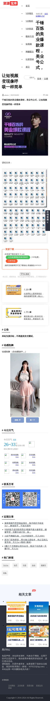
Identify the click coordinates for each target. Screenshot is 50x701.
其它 (28, 67)
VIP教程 (29, 21)
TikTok (5, 565)
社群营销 (30, 59)
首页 (28, 6)
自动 (33, 565)
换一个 (32, 420)
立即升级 (11, 261)
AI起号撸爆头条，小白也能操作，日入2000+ (24, 536)
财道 (10, 688)
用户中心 (6, 649)
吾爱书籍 (30, 685)
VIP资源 (29, 29)
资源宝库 (39, 685)
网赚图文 (30, 52)
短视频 (29, 44)
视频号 (43, 565)
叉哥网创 (11, 685)
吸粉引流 (30, 36)
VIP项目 (29, 13)
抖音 (24, 565)
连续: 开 (18, 420)
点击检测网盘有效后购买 (18, 257)
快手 (15, 565)
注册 (46, 79)
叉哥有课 (21, 685)
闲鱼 (5, 573)
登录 (39, 79)
